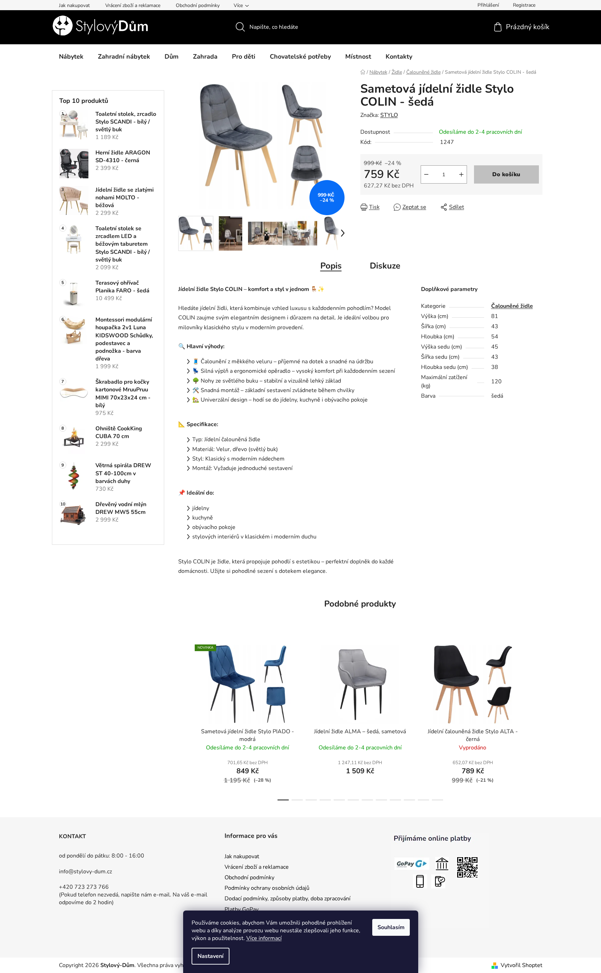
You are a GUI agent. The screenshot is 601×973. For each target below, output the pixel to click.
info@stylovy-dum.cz (85, 871)
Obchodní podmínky (198, 5)
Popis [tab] (331, 265)
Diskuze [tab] (385, 265)
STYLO (389, 115)
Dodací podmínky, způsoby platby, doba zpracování (287, 898)
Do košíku (506, 174)
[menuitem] (71, 56)
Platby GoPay (242, 909)
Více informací (264, 938)
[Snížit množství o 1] (426, 174)
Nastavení (210, 956)
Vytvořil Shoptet (521, 965)
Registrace (524, 5)
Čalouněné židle (512, 306)
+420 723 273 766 (84, 887)
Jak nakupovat (74, 5)
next (536, 720)
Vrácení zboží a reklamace (132, 5)
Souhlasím (391, 927)
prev (183, 720)
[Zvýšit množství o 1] (461, 174)
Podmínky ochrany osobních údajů (267, 888)
